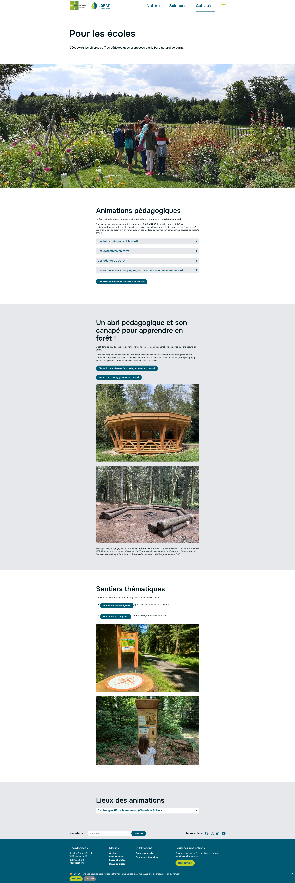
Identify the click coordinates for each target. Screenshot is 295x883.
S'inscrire (138, 833)
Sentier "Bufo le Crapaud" (115, 616)
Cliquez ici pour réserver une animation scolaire (122, 281)
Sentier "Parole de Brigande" (117, 605)
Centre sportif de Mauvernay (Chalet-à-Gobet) (130, 810)
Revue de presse (117, 864)
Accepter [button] (76, 878)
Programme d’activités (147, 857)
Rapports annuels (144, 853)
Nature (153, 5)
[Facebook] (206, 833)
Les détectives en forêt (113, 251)
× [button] (292, 874)
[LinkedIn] (217, 833)
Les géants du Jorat (111, 261)
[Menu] (224, 6)
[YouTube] (224, 833)
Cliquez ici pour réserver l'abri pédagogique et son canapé (127, 368)
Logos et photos (117, 860)
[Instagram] (212, 833)
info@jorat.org (76, 863)
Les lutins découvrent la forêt (118, 241)
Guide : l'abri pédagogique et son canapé (119, 377)
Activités (205, 5)
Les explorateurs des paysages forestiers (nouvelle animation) (140, 270)
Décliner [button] (90, 878)
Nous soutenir (185, 863)
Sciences (178, 5)
